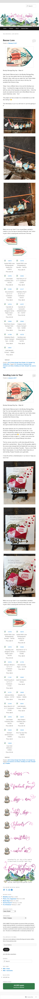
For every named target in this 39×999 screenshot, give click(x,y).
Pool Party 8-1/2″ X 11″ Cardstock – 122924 (21, 280)
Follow (6, 949)
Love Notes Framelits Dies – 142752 (9, 280)
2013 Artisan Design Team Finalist (16, 362)
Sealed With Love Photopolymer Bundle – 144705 (21, 265)
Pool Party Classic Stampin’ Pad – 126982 (9, 326)
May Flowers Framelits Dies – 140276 (21, 721)
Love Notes (11, 366)
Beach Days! (6, 901)
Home (4, 28)
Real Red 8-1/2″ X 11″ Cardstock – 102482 (21, 651)
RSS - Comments (8, 970)
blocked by (21, 986)
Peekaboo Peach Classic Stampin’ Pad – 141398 (9, 339)
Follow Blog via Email (10, 937)
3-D (27, 362)
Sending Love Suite (19, 366)
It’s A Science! (7, 904)
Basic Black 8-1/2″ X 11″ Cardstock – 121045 (9, 708)
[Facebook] (12, 890)
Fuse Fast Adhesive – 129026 (9, 748)
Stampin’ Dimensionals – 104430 (9, 734)
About (17, 28)
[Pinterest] (4, 890)
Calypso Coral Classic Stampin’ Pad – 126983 (21, 326)
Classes (11, 28)
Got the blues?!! (7, 903)
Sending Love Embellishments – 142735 (21, 339)
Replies (7, 763)
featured (5, 366)
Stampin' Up (31, 362)
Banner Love (9, 40)
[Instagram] (9, 890)
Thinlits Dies (6, 364)
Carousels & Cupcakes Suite (24, 364)
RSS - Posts (6, 968)
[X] (7, 890)
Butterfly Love (7, 897)
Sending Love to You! (13, 375)
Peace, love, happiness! (9, 899)
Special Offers (24, 28)
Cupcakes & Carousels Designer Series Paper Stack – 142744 (9, 311)
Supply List (7, 359)
